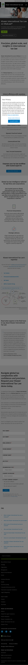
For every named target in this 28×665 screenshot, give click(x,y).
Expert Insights (4, 596)
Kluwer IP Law (4, 624)
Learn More (11, 288)
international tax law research (16, 266)
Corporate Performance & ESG (8, 587)
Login (4, 32)
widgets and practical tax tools (18, 264)
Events (2, 575)
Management (4, 570)
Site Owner (3, 604)
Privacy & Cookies (13, 643)
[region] (14, 110)
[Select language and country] (25, 1)
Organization (4, 567)
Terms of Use (4, 643)
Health (2, 582)
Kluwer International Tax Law (7, 621)
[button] (15, 273)
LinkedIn (6, 632)
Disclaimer (3, 652)
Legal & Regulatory (5, 592)
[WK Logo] (6, 636)
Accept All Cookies (14, 121)
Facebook (2, 632)
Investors (3, 602)
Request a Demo (8, 35)
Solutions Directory (5, 579)
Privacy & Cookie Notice (13, 115)
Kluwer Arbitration (5, 616)
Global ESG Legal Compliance (8, 614)
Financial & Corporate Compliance (9, 589)
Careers (3, 599)
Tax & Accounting (5, 584)
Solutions (6, 555)
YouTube (10, 632)
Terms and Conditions (6, 658)
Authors (3, 611)
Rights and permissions (6, 655)
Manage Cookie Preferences (14, 118)
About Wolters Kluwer (6, 562)
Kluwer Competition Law (6, 619)
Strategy (3, 564)
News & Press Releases (6, 572)
